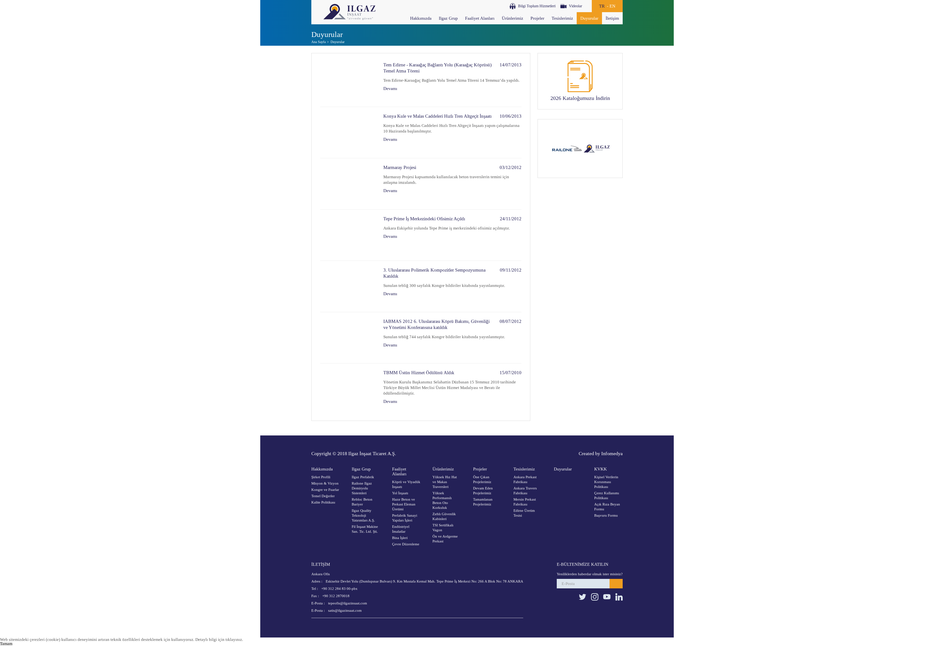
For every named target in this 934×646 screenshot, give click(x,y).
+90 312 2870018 (330, 596)
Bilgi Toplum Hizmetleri (537, 6)
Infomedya (612, 453)
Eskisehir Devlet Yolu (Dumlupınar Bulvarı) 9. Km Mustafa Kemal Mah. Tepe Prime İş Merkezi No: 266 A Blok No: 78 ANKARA (417, 581)
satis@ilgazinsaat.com (336, 610)
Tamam (6, 644)
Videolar (575, 6)
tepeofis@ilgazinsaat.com (339, 603)
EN (612, 6)
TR (602, 6)
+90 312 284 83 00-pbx (334, 589)
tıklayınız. (234, 639)
